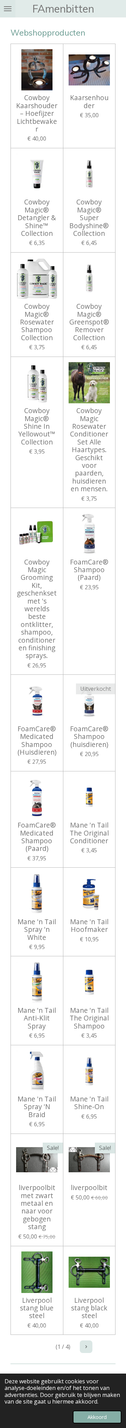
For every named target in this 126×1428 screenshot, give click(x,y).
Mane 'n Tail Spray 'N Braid (37, 1107)
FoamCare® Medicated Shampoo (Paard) (37, 837)
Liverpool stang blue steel (37, 1308)
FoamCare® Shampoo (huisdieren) (89, 736)
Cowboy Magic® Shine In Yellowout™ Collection (36, 426)
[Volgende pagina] (86, 1346)
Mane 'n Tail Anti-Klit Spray (37, 1018)
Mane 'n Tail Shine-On (89, 1103)
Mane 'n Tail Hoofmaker (89, 926)
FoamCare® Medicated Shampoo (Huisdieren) (37, 740)
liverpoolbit (89, 1187)
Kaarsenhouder (89, 102)
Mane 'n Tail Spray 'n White (37, 929)
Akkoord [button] (97, 1417)
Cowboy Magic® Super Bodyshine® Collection (89, 217)
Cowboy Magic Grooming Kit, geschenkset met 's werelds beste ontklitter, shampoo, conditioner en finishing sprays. (37, 609)
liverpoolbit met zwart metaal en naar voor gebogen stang (37, 1207)
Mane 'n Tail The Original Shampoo (89, 1018)
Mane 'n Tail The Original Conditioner (89, 833)
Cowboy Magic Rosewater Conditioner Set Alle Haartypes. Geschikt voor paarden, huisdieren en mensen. (89, 450)
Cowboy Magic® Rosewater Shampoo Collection (37, 322)
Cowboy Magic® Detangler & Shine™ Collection (37, 217)
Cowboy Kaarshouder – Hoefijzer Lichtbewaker (36, 113)
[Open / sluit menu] (7, 8)
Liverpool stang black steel (89, 1308)
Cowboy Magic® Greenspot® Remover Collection (89, 322)
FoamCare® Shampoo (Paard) (89, 570)
